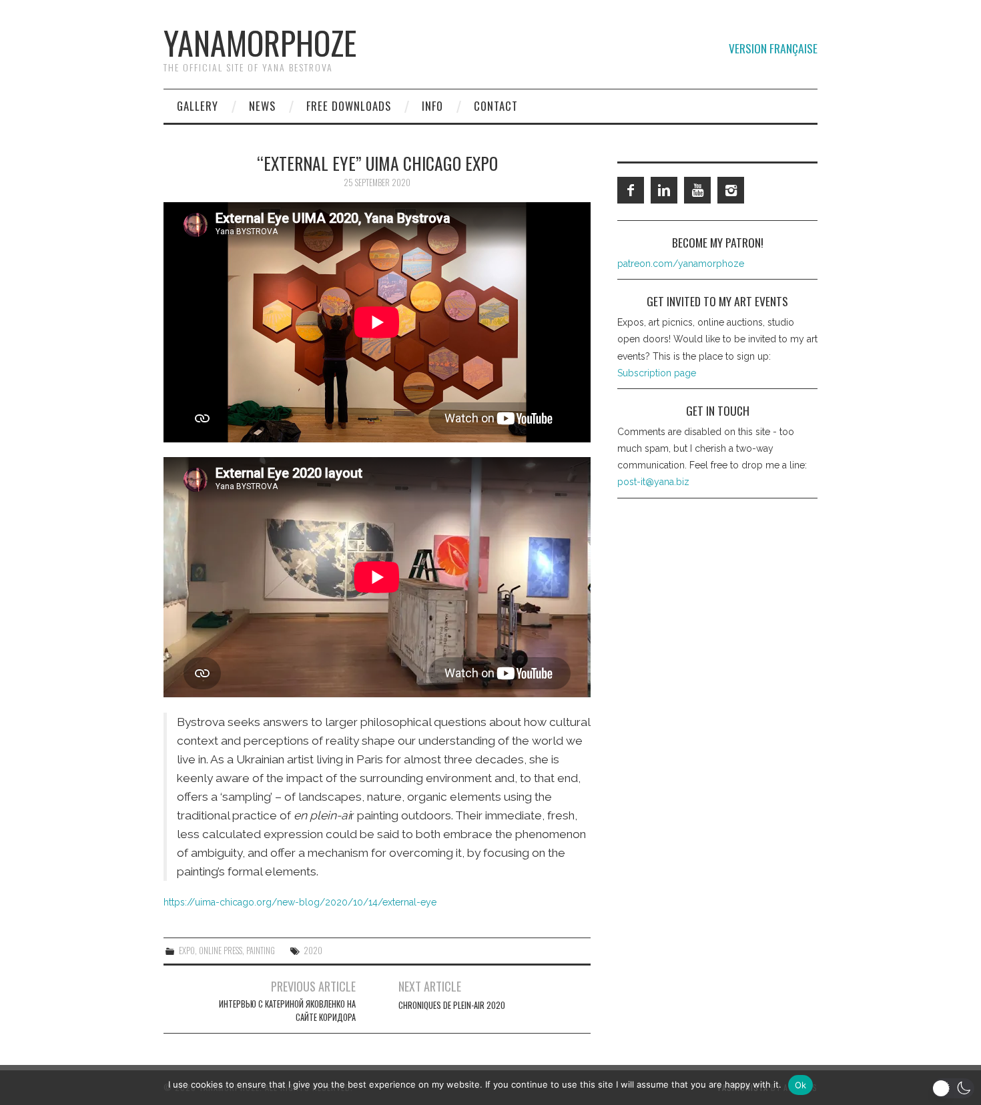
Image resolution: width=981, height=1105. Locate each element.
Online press (220, 950)
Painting (260, 950)
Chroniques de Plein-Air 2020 (451, 1005)
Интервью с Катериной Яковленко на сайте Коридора (287, 1011)
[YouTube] (697, 190)
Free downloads (348, 105)
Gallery (197, 105)
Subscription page (656, 373)
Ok (801, 1085)
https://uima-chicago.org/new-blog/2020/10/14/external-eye (300, 902)
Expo (187, 950)
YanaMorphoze (260, 42)
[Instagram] (730, 190)
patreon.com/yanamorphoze (680, 263)
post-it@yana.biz (653, 481)
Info (432, 105)
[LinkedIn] (664, 190)
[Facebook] (630, 190)
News (262, 105)
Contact (496, 105)
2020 (313, 950)
